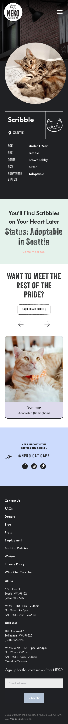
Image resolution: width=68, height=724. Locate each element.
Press (8, 532)
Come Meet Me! (34, 251)
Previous (21, 324)
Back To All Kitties (34, 309)
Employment (13, 540)
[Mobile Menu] (59, 12)
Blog (8, 524)
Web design (15, 718)
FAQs (8, 508)
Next (47, 324)
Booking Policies (16, 548)
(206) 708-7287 (15, 598)
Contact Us (12, 500)
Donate (10, 516)
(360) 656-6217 (14, 640)
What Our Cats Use (18, 572)
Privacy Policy (15, 564)
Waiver (10, 556)
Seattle (18, 133)
